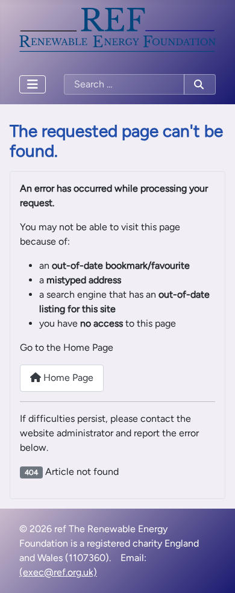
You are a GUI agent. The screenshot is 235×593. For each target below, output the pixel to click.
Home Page (67, 377)
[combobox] (124, 84)
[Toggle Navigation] (32, 84)
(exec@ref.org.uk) (58, 572)
